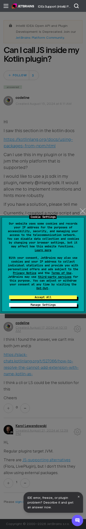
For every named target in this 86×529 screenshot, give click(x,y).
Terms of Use (61, 273)
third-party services (54, 277)
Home (23, 6)
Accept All (43, 297)
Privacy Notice (24, 273)
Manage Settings (43, 305)
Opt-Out (42, 288)
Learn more (43, 250)
